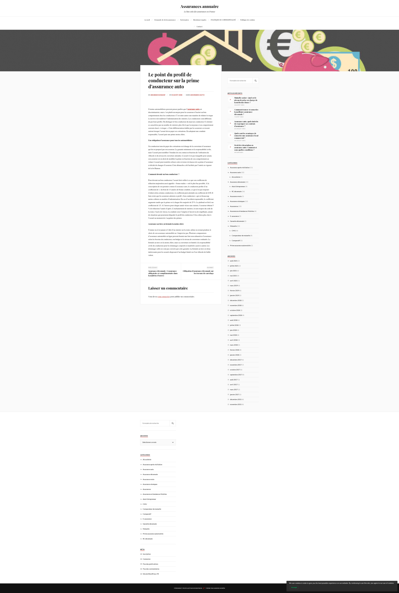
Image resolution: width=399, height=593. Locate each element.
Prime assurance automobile (240, 245)
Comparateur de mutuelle (241, 235)
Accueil (147, 20)
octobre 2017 (235, 370)
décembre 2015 (235, 399)
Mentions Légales (199, 20)
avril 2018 (233, 340)
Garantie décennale (237, 221)
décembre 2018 (235, 300)
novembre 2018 (235, 305)
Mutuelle (233, 226)
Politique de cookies (247, 20)
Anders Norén (219, 588)
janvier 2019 (234, 295)
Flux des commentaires (151, 569)
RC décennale (236, 191)
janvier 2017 (234, 394)
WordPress (197, 588)
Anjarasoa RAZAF (158, 95)
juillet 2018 (234, 325)
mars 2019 (234, 285)
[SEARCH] (255, 81)
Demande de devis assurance (165, 20)
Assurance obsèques (237, 201)
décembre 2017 (235, 360)
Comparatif (236, 240)
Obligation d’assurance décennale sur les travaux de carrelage (198, 272)
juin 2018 (233, 330)
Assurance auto (197, 95)
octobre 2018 (235, 310)
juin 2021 (233, 271)
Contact (199, 26)
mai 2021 (233, 276)
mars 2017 (234, 389)
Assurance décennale (237, 182)
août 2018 (233, 320)
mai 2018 (233, 335)
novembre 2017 (235, 365)
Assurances (234, 206)
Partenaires (184, 20)
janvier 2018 (234, 355)
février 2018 (234, 350)
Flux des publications (150, 564)
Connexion (146, 559)
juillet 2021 (234, 266)
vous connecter (164, 296)
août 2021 (233, 261)
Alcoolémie (236, 177)
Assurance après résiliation (239, 167)
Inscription (147, 554)
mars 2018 (234, 345)
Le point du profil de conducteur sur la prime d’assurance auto (173, 80)
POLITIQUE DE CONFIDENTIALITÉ (223, 20)
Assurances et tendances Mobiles (242, 211)
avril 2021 (233, 281)
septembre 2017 (236, 375)
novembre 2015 (235, 404)
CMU (234, 231)
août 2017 (233, 380)
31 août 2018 (177, 95)
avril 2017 (233, 384)
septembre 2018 (236, 315)
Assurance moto (236, 196)
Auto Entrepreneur (238, 186)
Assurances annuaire (199, 6)
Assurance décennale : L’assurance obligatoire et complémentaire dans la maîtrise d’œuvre (162, 273)
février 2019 (234, 290)
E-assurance (234, 216)
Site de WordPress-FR (151, 574)
